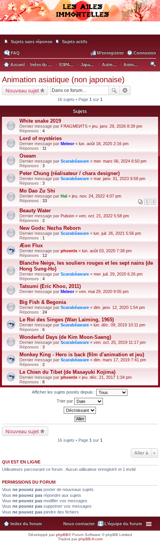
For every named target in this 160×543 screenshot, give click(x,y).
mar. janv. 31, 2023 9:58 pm (119, 178)
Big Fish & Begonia (42, 302)
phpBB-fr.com (90, 539)
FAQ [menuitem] (15, 52)
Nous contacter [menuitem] (79, 523)
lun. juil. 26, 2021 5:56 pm (117, 233)
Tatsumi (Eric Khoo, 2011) (50, 286)
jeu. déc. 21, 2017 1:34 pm (107, 377)
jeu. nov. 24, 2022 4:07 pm (96, 196)
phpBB (62, 535)
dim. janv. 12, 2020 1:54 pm (119, 307)
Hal (64, 196)
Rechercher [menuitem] (153, 65)
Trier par (65, 401)
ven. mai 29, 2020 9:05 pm (104, 291)
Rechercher (114, 90)
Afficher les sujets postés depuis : (64, 392)
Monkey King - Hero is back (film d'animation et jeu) (81, 354)
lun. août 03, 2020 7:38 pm (107, 250)
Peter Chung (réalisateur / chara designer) (69, 173)
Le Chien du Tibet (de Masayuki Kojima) (67, 372)
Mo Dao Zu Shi (37, 191)
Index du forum (26, 523)
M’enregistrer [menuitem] (110, 52)
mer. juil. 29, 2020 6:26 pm (118, 274)
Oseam (27, 156)
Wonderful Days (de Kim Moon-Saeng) (65, 337)
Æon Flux (31, 245)
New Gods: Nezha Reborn (50, 228)
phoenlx (69, 250)
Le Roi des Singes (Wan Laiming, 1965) (66, 320)
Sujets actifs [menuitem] (74, 41)
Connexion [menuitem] (145, 52)
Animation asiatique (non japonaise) (63, 79)
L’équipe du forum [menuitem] (123, 523)
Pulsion (67, 215)
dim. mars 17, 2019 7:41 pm (120, 359)
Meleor (67, 143)
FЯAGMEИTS (74, 126)
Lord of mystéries (40, 138)
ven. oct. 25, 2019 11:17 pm (120, 342)
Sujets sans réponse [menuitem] (31, 41)
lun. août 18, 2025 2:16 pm (104, 143)
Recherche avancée (125, 90)
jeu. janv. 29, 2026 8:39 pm (117, 126)
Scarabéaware (75, 161)
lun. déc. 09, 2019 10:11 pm (119, 325)
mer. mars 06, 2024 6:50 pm (120, 161)
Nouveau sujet (22, 90)
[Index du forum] (80, 31)
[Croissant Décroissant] (80, 410)
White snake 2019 (40, 121)
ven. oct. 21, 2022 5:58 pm (104, 215)
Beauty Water (35, 210)
